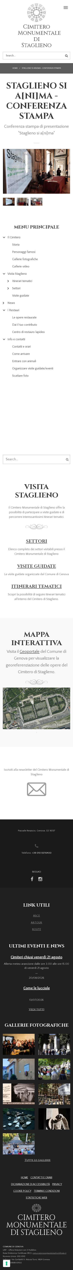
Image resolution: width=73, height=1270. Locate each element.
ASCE (36, 915)
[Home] (36, 13)
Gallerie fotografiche (25, 259)
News (11, 303)
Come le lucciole (36, 988)
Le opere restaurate (24, 317)
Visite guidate (20, 295)
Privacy (57, 1184)
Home (15, 68)
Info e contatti (16, 339)
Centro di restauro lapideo (28, 332)
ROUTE (36, 929)
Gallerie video (20, 266)
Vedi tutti (36, 1009)
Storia (15, 244)
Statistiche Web (36, 1197)
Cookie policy (22, 1191)
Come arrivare (21, 354)
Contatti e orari (21, 346)
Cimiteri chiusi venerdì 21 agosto (36, 957)
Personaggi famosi (23, 252)
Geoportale (29, 651)
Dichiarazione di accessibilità (30, 1184)
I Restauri (13, 310)
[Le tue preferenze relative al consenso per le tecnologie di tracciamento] (6, 1263)
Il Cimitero (13, 237)
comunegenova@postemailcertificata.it (49, 1253)
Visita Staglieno (17, 273)
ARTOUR (36, 922)
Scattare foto (20, 375)
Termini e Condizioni (47, 1191)
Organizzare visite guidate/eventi (32, 368)
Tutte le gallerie (38, 1160)
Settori (16, 288)
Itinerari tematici (22, 281)
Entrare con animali (24, 361)
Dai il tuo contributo (24, 324)
